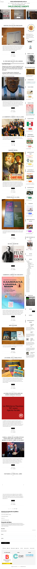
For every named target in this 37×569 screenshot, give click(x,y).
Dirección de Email (4, 531)
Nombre (2, 534)
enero (28, 274)
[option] (18, 14)
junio (28, 269)
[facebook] (0, 1)
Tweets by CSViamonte (29, 255)
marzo (28, 272)
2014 (27, 286)
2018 (27, 282)
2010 (27, 290)
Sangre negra (13, 150)
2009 (27, 291)
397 (14, 508)
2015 (27, 285)
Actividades (12, 3)
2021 (27, 279)
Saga (31, 346)
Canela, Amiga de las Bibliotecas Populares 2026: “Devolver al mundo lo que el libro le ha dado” (13, 438)
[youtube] (2, 1)
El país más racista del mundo (13, 61)
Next (16, 508)
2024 (27, 276)
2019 (27, 281)
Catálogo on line (32, 548)
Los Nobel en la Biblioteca (13, 357)
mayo (28, 270)
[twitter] (1, 1)
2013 (27, 287)
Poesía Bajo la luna (13, 197)
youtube (18, 548)
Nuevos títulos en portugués (18, 14)
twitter (9, 548)
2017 (27, 283)
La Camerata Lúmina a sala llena (13, 117)
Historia (18, 3)
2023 (27, 277)
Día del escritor (13, 244)
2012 (27, 288)
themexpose (18, 566)
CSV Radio (21, 3)
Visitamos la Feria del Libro (13, 474)
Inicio (9, 3)
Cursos (15, 3)
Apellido (2, 538)
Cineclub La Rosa (26, 548)
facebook (4, 548)
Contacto (25, 3)
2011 (27, 289)
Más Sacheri (13, 325)
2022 (27, 278)
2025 (27, 275)
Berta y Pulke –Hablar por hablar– (32, 325)
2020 (27, 280)
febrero (29, 273)
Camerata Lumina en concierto (13, 274)
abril (28, 271)
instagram (13, 548)
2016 (27, 284)
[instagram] (3, 1)
